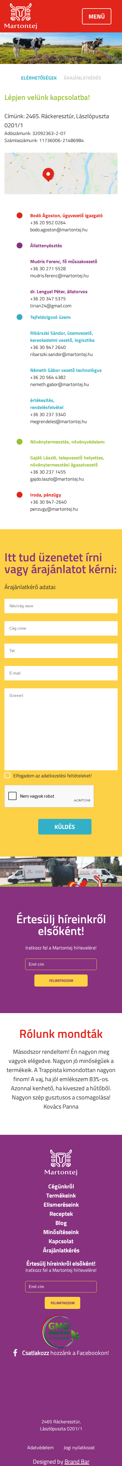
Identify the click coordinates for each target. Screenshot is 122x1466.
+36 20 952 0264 (48, 222)
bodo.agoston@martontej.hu (59, 229)
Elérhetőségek (39, 77)
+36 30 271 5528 (48, 268)
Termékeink (61, 1195)
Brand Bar (77, 1461)
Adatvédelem (40, 1447)
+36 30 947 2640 (48, 347)
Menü (97, 16)
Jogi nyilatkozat (79, 1447)
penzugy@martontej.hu (54, 508)
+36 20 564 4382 (48, 377)
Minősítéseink (61, 1231)
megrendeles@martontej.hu (58, 421)
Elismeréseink (61, 1204)
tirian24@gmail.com (50, 305)
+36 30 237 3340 (48, 414)
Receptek (61, 1213)
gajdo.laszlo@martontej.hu (57, 478)
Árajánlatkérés (82, 77)
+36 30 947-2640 (48, 501)
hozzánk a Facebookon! (65, 1352)
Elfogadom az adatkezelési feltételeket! (52, 775)
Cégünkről (61, 1186)
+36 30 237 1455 (48, 471)
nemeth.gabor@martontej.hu (59, 384)
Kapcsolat (61, 1241)
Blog (61, 1222)
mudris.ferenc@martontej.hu (59, 275)
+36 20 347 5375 (48, 298)
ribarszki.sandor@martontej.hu (61, 354)
